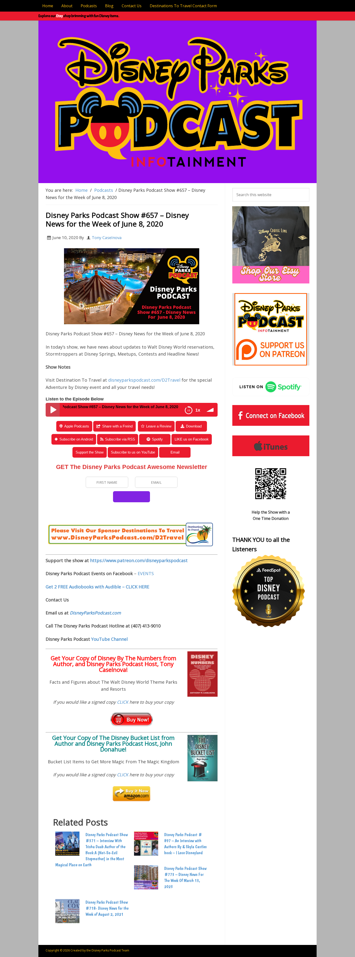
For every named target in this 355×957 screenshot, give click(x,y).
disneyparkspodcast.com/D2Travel (144, 380)
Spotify (157, 439)
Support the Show (90, 452)
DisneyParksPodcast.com (95, 613)
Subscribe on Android (76, 439)
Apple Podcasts (76, 426)
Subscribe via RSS (120, 439)
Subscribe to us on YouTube (133, 452)
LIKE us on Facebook (192, 439)
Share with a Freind (117, 426)
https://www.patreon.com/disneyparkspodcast (139, 560)
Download (194, 426)
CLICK (123, 702)
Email (174, 452)
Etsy (59, 16)
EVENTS (146, 573)
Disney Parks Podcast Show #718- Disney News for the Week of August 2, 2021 (106, 908)
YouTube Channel (109, 639)
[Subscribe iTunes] (270, 445)
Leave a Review (158, 426)
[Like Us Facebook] (270, 415)
